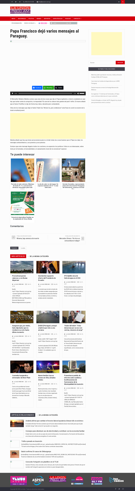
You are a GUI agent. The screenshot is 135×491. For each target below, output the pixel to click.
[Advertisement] (48, 126)
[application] (48, 93)
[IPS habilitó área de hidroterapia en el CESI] (74, 267)
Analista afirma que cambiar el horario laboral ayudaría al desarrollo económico (54, 421)
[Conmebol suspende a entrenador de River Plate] (21, 367)
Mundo (39, 18)
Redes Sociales (29, 23)
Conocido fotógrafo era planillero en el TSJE (42, 462)
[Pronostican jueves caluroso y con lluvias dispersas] (21, 267)
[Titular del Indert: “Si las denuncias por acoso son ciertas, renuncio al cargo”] (74, 317)
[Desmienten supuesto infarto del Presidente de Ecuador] (48, 267)
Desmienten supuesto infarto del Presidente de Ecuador (47, 278)
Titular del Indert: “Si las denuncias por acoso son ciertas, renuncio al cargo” (73, 328)
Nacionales (22, 18)
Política (31, 18)
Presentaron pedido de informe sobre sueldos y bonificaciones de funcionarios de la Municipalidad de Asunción (73, 379)
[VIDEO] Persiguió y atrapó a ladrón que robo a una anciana (47, 328)
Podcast (68, 18)
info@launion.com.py (44, 2)
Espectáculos (57, 18)
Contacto (77, 18)
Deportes (47, 18)
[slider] (82, 93)
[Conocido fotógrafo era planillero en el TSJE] (17, 464)
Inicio (13, 18)
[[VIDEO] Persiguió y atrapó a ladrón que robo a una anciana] (48, 317)
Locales (23, 248)
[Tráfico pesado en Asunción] (15, 444)
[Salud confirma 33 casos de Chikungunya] (14, 454)
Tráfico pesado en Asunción (31, 441)
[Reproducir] (13, 93)
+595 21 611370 (29, 2)
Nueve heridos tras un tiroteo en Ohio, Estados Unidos (46, 377)
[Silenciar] (78, 93)
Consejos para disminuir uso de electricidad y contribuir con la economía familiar (55, 431)
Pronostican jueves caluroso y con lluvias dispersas (19, 278)
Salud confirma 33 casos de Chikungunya (36, 451)
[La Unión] (67, 10)
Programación (17, 23)
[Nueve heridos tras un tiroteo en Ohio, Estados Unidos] (48, 367)
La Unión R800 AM (19, 284)
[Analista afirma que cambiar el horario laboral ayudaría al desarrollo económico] (17, 423)
